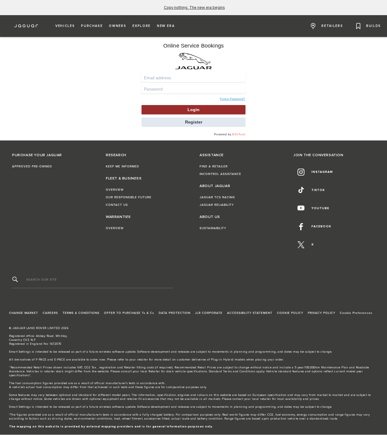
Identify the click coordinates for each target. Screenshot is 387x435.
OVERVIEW (115, 190)
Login (193, 109)
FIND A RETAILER (214, 166)
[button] (65, 26)
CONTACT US (117, 205)
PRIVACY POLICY (321, 313)
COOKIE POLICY (290, 313)
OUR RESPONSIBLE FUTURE (128, 197)
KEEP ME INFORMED (122, 166)
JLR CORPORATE (209, 313)
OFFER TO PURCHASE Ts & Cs (129, 313)
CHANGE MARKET (23, 313)
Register (193, 122)
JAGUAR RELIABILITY (217, 205)
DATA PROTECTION (174, 313)
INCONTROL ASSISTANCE (220, 174)
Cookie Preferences (356, 313)
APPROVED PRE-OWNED (32, 166)
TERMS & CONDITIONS (81, 313)
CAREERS (50, 313)
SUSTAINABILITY (213, 228)
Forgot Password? (232, 99)
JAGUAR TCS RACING (217, 197)
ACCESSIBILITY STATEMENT (249, 313)
